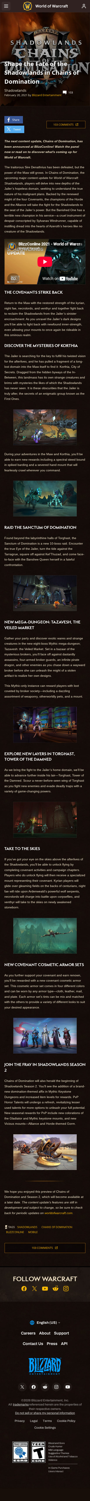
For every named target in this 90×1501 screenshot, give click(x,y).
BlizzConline (15, 1232)
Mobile (33, 1232)
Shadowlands (27, 1227)
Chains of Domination (57, 1227)
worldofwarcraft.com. (59, 1213)
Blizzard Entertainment (47, 95)
